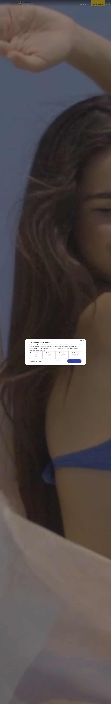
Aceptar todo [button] (74, 361)
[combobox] (81, 340)
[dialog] (55, 352)
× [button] (83, 340)
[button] (35, 361)
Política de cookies (40, 350)
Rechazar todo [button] (58, 361)
